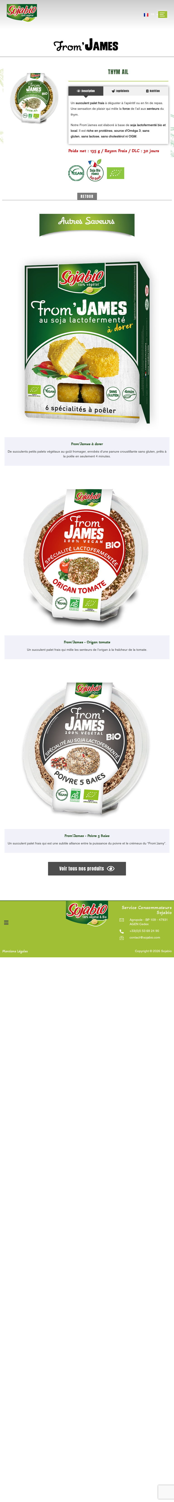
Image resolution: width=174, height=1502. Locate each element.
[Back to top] (90, 1467)
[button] (87, 196)
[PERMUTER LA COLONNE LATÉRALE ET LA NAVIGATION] (162, 14)
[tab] (85, 91)
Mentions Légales (15, 951)
